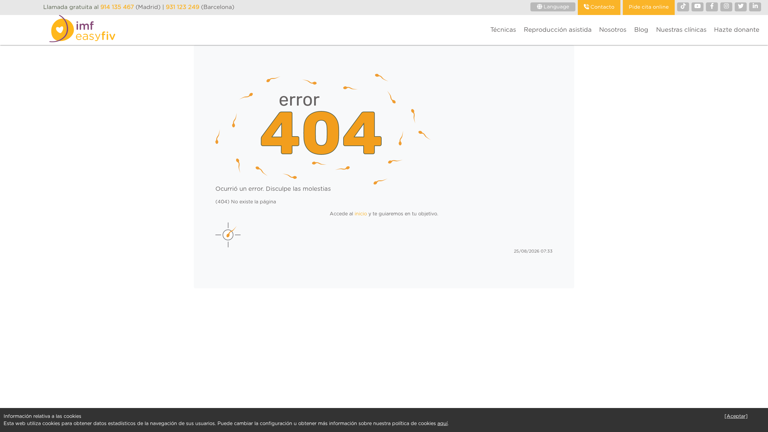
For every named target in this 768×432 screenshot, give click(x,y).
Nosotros (612, 30)
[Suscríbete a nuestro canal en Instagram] (726, 6)
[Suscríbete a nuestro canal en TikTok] (683, 6)
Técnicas (503, 30)
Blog (641, 30)
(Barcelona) (200, 7)
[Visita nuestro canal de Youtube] (698, 6)
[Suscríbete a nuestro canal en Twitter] (741, 6)
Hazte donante (736, 30)
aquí (442, 423)
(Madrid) (131, 7)
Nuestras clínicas (681, 30)
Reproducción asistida (558, 30)
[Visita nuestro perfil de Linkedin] (755, 6)
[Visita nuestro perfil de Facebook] (712, 6)
